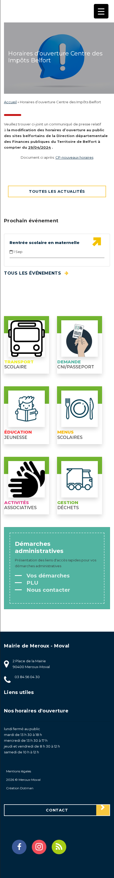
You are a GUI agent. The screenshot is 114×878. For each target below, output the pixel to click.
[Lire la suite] (96, 241)
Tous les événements (33, 273)
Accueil (10, 102)
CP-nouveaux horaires (74, 157)
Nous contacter (47, 590)
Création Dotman (19, 788)
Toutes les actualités (57, 191)
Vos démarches (47, 576)
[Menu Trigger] (101, 11)
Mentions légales (18, 771)
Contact (57, 810)
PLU (31, 583)
